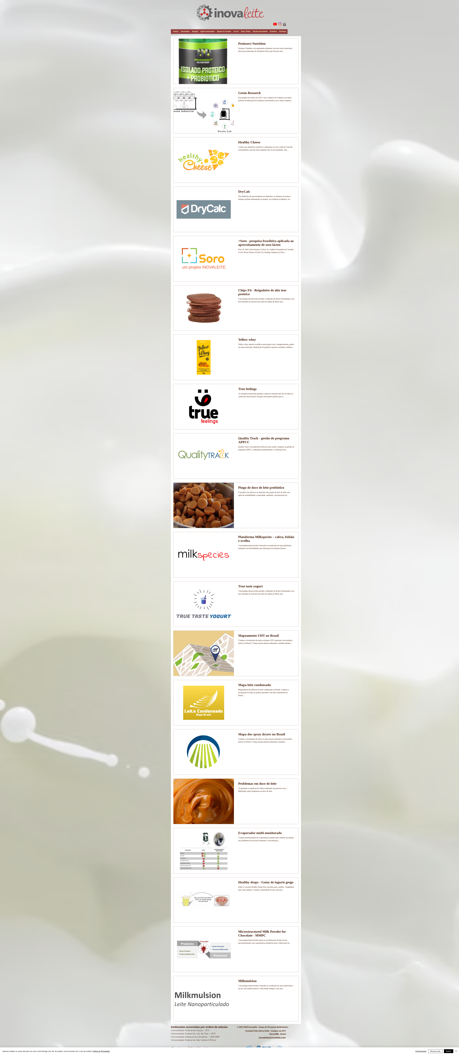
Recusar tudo (435, 1051)
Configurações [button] (420, 1051)
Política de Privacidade (101, 1051)
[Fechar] (456, 1051)
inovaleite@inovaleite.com (272, 1037)
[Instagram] (280, 24)
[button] (284, 24)
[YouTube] (275, 24)
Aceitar (448, 1051)
